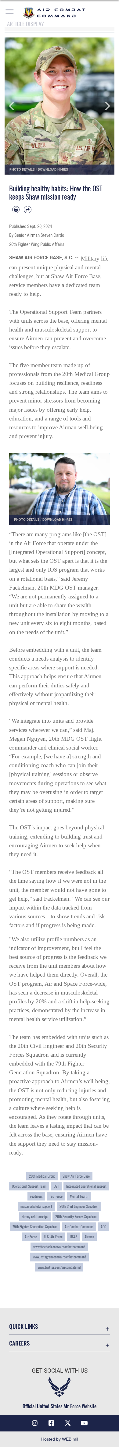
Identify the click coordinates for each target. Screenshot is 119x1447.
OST (56, 1186)
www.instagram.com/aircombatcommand (59, 1257)
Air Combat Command (79, 1226)
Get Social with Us (60, 1370)
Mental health (79, 1196)
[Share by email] (27, 209)
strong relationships (35, 1216)
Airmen (89, 1237)
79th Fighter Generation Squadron (35, 1226)
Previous (16, 106)
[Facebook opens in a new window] (51, 1423)
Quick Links (23, 1326)
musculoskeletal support (36, 1206)
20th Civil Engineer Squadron (79, 1206)
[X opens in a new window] (67, 1423)
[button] (10, 13)
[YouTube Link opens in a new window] (84, 1423)
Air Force (31, 1237)
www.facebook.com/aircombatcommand (59, 1247)
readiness (36, 1196)
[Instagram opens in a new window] (34, 1423)
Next (103, 106)
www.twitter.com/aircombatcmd (59, 1267)
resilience (56, 1196)
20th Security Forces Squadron (75, 1216)
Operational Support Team (29, 1186)
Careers (19, 1343)
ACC (103, 1226)
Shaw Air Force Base (76, 1176)
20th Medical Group (42, 1176)
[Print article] (16, 209)
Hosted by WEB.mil (59, 1439)
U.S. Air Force (53, 1237)
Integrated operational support (86, 1186)
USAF (73, 1237)
